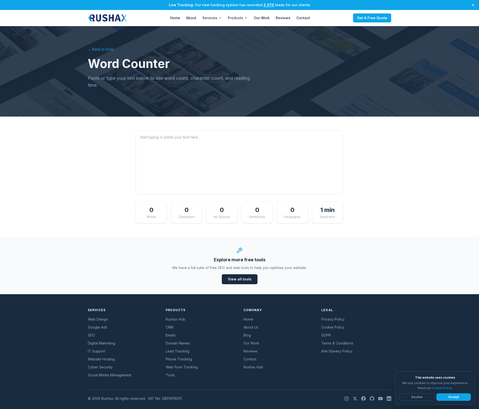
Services (209, 18)
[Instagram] (346, 398)
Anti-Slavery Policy (336, 351)
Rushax (107, 398)
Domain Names (178, 343)
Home (175, 18)
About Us (250, 327)
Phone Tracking (179, 359)
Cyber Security (100, 367)
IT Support (96, 351)
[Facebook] (363, 398)
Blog (247, 335)
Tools (170, 375)
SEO (91, 335)
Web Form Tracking (182, 367)
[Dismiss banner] (473, 5)
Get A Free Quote (372, 18)
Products (235, 18)
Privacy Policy (333, 319)
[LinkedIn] (389, 398)
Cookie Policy (332, 327)
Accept (453, 397)
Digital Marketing (101, 343)
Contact (303, 18)
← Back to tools (101, 49)
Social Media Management (109, 375)
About (191, 18)
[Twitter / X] (355, 398)
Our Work (262, 18)
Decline (417, 397)
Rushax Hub (175, 319)
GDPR (326, 335)
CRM (169, 327)
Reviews (283, 18)
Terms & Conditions (337, 343)
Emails (171, 335)
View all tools (239, 279)
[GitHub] (372, 398)
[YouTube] (380, 398)
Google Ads (97, 327)
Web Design (98, 319)
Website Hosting (101, 359)
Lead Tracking (177, 351)
